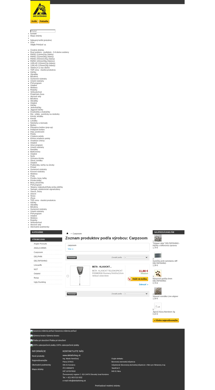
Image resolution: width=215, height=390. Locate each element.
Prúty (32, 176)
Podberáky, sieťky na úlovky (42, 165)
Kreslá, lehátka (36, 116)
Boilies (33, 125)
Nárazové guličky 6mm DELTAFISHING (162, 281)
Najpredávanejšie (164, 232)
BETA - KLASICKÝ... (102, 267)
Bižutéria (34, 76)
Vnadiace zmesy (37, 141)
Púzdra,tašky (35, 180)
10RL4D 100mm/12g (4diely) (42, 63)
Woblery (33, 88)
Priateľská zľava (37, 94)
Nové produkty (38, 356)
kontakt (33, 34)
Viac (70, 249)
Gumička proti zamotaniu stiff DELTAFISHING (165, 263)
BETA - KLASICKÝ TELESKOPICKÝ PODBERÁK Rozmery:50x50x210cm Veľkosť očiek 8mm (108, 273)
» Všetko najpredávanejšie (166, 320)
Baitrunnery (35, 152)
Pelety (33, 134)
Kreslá (33, 118)
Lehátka (33, 121)
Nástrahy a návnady (39, 123)
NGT (36, 269)
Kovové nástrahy (37, 172)
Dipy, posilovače (37, 132)
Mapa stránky (36, 36)
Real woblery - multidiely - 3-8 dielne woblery (49, 52)
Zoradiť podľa (117, 257)
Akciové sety (35, 96)
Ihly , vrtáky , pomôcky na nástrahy (44, 114)
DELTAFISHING (40, 261)
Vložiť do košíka (140, 279)
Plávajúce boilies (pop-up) (41, 127)
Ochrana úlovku (37, 158)
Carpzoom (38, 252)
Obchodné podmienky (39, 227)
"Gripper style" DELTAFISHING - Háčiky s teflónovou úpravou (166, 245)
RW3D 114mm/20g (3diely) (42, 54)
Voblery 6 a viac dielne (40, 68)
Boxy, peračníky (37, 183)
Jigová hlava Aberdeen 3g (164, 313)
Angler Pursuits (40, 244)
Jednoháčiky (35, 107)
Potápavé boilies (37, 130)
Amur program (36, 145)
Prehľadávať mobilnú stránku (107, 386)
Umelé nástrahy (37, 81)
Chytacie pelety (37, 136)
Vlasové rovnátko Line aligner (165, 297)
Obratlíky (34, 74)
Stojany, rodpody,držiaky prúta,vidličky (46, 187)
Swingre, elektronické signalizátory (45, 189)
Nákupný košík (41, 40)
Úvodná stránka (37, 50)
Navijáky (34, 149)
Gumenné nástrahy (38, 79)
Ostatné (33, 85)
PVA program (36, 83)
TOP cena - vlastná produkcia (43, 70)
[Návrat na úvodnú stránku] (67, 234)
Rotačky (33, 90)
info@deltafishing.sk (77, 381)
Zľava (32, 198)
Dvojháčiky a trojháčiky (40, 112)
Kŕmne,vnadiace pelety (40, 138)
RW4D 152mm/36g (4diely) (42, 57)
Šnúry (32, 196)
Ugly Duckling (40, 282)
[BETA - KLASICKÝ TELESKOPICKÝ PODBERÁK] (80, 276)
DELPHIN (38, 256)
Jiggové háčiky (36, 110)
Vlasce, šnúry (36, 191)
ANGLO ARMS (40, 248)
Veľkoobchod (36, 92)
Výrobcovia (38, 239)
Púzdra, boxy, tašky (38, 178)
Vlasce (33, 194)
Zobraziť (143, 284)
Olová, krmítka (36, 160)
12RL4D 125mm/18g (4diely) (42, 65)
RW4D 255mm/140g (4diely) (42, 59)
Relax (36, 278)
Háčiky (33, 72)
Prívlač (33, 167)
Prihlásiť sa (41, 45)
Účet (32, 42)
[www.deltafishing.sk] (40, 12)
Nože (32, 156)
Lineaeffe (38, 265)
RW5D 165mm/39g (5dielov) (42, 61)
